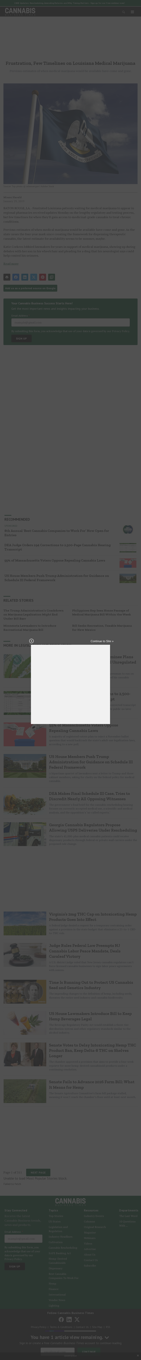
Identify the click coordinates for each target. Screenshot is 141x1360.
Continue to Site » (102, 641)
